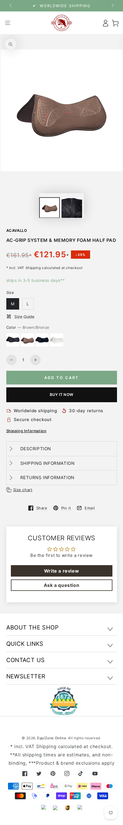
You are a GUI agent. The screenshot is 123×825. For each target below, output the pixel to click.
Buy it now (61, 394)
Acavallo (16, 230)
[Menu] (8, 23)
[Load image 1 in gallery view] (49, 207)
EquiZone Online (51, 738)
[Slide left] (11, 5)
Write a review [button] (61, 571)
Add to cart (61, 377)
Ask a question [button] (61, 585)
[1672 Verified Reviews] (61, 711)
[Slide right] (112, 5)
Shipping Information (26, 431)
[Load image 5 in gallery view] (71, 207)
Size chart (23, 489)
